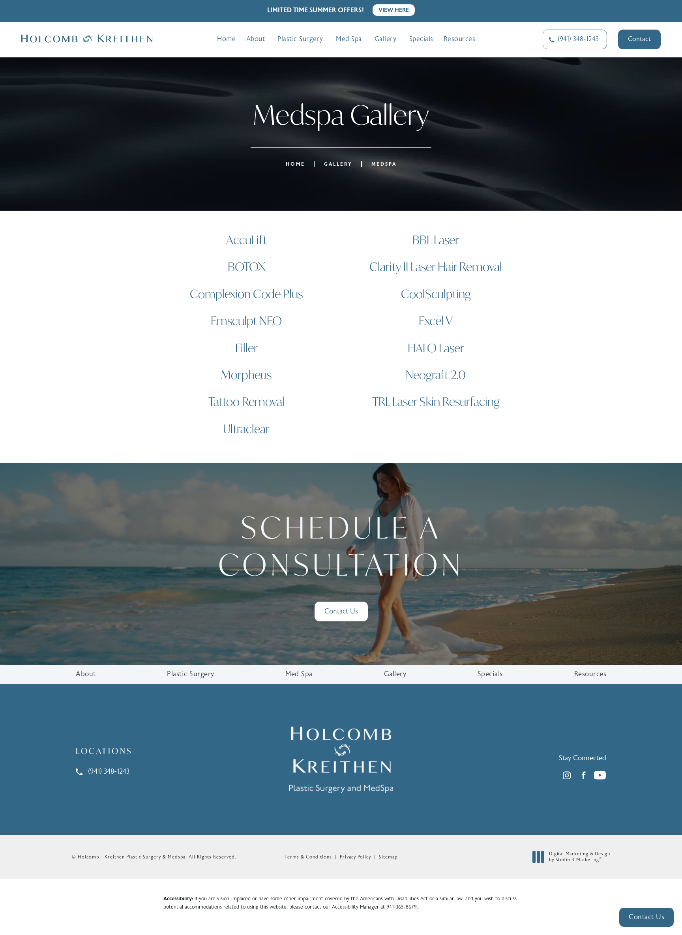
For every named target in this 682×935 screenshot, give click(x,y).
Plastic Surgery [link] (300, 39)
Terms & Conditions (308, 857)
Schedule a (341, 546)
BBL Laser (435, 239)
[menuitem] (226, 39)
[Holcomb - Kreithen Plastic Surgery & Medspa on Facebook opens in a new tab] (583, 775)
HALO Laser (436, 347)
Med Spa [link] (349, 39)
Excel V (436, 320)
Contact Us (341, 611)
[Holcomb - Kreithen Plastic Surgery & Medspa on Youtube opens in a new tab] (600, 775)
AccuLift (246, 239)
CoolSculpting (436, 293)
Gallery (338, 164)
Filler (246, 347)
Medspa (384, 164)
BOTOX (246, 266)
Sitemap (388, 857)
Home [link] (226, 39)
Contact (639, 39)
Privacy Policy (355, 857)
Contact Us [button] (646, 917)
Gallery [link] (386, 39)
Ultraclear (246, 428)
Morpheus (246, 374)
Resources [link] (460, 39)
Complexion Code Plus (246, 293)
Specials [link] (421, 39)
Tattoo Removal (246, 401)
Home (295, 164)
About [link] (255, 39)
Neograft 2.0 (436, 374)
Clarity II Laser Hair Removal (435, 266)
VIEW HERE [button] (393, 10)
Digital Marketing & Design (579, 857)
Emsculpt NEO (246, 320)
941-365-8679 (401, 907)
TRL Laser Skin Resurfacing (436, 401)
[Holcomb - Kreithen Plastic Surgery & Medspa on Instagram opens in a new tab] (566, 775)
